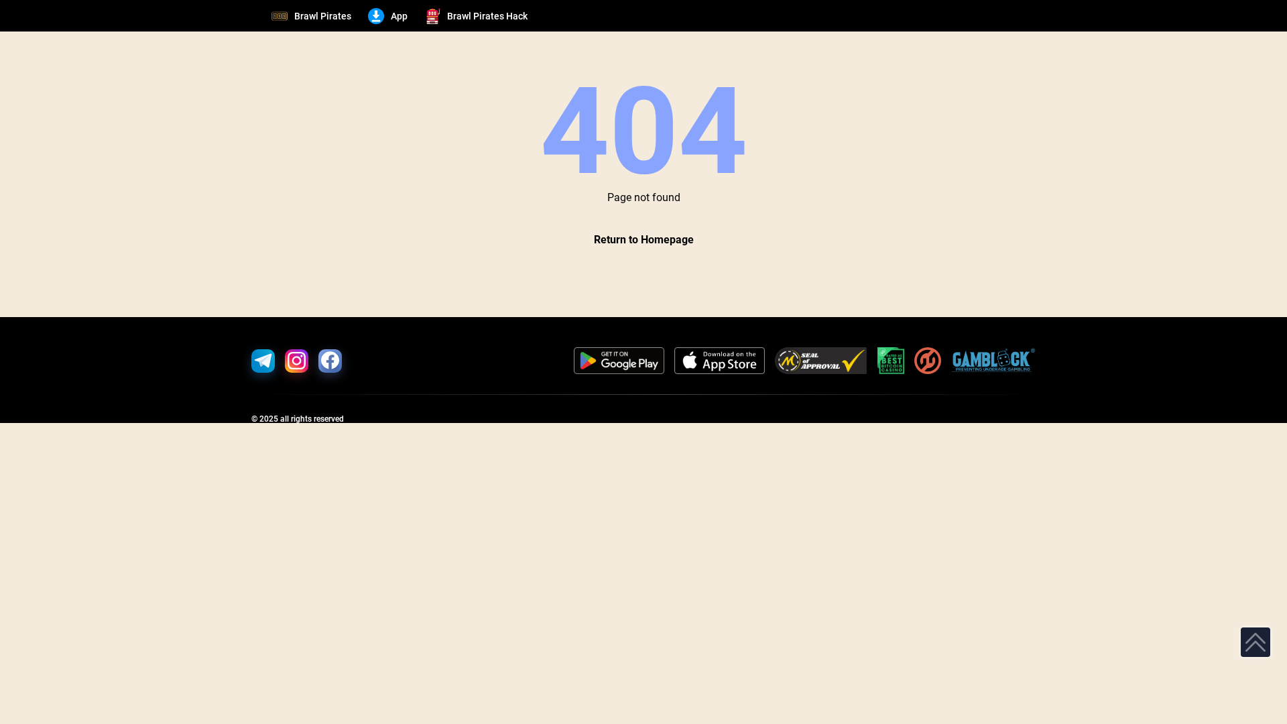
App (399, 16)
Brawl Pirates (322, 16)
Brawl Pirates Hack (487, 16)
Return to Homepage (644, 239)
